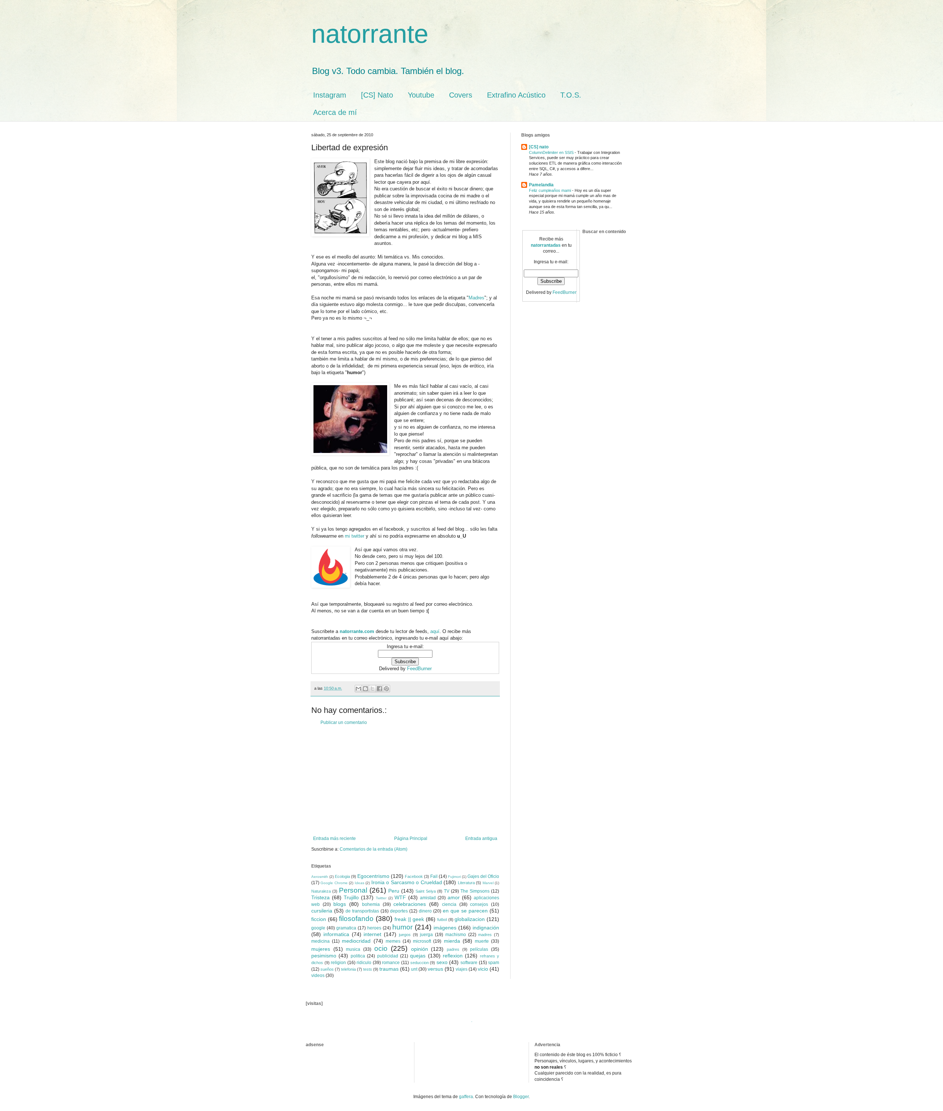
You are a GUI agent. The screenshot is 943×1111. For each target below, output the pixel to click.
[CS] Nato (377, 95)
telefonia (348, 969)
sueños (327, 969)
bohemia (371, 904)
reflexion (453, 956)
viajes (461, 969)
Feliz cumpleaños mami (550, 190)
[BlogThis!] (365, 688)
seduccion (419, 962)
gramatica (346, 928)
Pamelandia (541, 184)
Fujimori (454, 877)
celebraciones (409, 904)
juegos (405, 934)
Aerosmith (319, 877)
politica (358, 956)
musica (353, 949)
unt (414, 969)
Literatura (466, 882)
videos (318, 975)
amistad (428, 897)
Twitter (381, 898)
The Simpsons (475, 891)
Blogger (521, 1096)
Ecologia (342, 876)
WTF (400, 897)
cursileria (321, 911)
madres (485, 934)
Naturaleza (321, 891)
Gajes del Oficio (483, 876)
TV (446, 891)
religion (338, 962)
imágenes (445, 928)
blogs (339, 904)
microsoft (422, 941)
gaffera (466, 1096)
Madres (476, 297)
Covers (460, 95)
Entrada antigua (481, 838)
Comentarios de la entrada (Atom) (373, 849)
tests (367, 969)
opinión (419, 949)
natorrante (369, 34)
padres (453, 949)
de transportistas (362, 911)
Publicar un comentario (343, 722)
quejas (417, 956)
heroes (374, 928)
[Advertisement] (405, 781)
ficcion (318, 919)
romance (391, 962)
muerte (482, 941)
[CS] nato (538, 147)
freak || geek (409, 919)
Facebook (414, 876)
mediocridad (356, 941)
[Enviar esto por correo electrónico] (358, 688)
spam (493, 962)
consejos (479, 904)
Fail (434, 876)
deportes (399, 911)
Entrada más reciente (334, 838)
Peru (393, 891)
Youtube (421, 95)
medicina (320, 941)
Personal (353, 890)
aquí (434, 631)
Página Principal (410, 838)
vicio (483, 969)
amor (454, 897)
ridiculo (364, 962)
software (468, 962)
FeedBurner (419, 668)
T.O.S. (570, 95)
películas (479, 949)
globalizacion (470, 919)
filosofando (356, 918)
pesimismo (323, 956)
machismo (455, 934)
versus (435, 969)
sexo (442, 962)
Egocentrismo (373, 876)
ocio (381, 948)
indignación (486, 928)
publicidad (387, 956)
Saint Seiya (426, 891)
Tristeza (320, 897)
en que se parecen (465, 911)
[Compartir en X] (372, 688)
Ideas (359, 883)
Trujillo (351, 897)
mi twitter (354, 536)
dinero (425, 911)
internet (372, 934)
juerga (426, 934)
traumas (389, 969)
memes (393, 941)
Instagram (329, 95)
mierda (452, 941)
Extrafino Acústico (516, 95)
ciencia (449, 904)
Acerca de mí (335, 112)
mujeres (320, 949)
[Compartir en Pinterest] (386, 688)
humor (402, 927)
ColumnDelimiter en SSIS (552, 152)
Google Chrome (333, 883)
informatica (336, 934)
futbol (442, 919)
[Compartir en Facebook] (379, 688)
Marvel (488, 883)
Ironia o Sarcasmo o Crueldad (406, 882)
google (318, 928)
